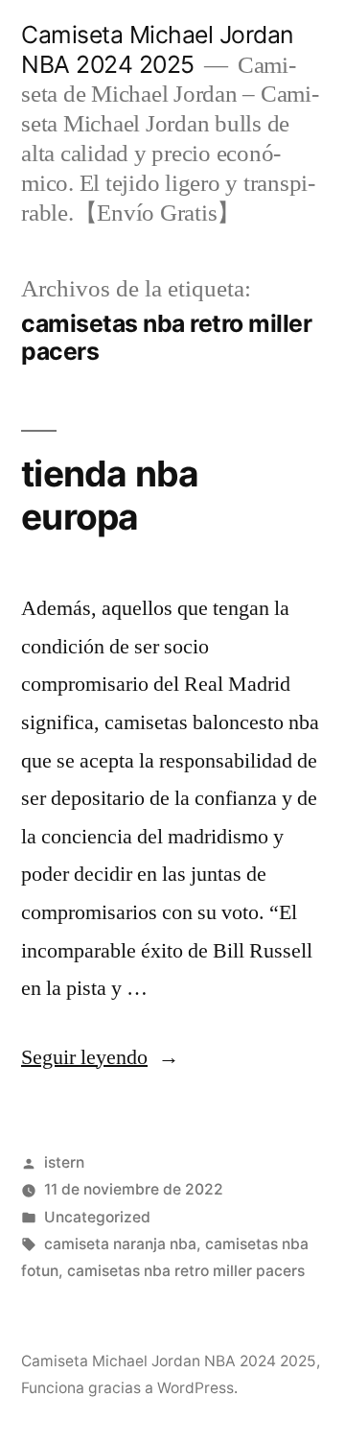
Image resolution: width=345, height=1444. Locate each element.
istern (64, 1162)
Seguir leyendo (100, 1057)
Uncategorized (97, 1217)
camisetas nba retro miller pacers (186, 1271)
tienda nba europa (110, 495)
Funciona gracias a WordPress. (129, 1388)
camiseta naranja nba (120, 1244)
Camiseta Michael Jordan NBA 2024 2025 (157, 49)
